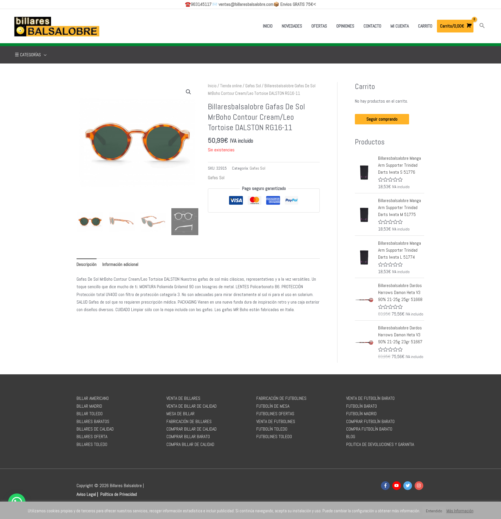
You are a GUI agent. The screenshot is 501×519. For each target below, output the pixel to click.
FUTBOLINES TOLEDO (274, 436)
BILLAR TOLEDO (90, 414)
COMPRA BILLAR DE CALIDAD (190, 444)
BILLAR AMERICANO (93, 398)
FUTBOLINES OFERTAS (275, 414)
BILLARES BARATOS (93, 421)
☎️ (198, 4)
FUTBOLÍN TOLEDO (271, 429)
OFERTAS (319, 26)
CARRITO (425, 26)
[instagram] (420, 485)
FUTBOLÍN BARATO (361, 406)
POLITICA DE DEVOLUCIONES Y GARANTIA (380, 444)
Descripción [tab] (87, 264)
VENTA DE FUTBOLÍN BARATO (370, 398)
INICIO (268, 26)
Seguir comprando (381, 119)
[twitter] (408, 485)
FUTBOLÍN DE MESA (272, 406)
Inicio (212, 85)
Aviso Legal (86, 494)
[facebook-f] (386, 485)
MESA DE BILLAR (180, 414)
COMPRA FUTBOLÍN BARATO (369, 429)
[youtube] (397, 485)
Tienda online (231, 85)
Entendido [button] (434, 511)
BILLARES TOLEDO (92, 444)
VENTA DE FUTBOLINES (275, 421)
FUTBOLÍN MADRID (361, 414)
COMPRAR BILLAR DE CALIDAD (191, 429)
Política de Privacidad (118, 494)
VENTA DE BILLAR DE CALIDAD (191, 406)
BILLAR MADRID (89, 406)
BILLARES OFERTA (92, 436)
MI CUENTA (400, 26)
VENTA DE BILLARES (183, 398)
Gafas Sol (253, 85)
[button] (482, 26)
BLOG (350, 436)
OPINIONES (345, 26)
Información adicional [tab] (120, 264)
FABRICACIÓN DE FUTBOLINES (281, 398)
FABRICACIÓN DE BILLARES (189, 421)
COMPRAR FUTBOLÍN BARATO (370, 421)
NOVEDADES (292, 26)
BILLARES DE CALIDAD (95, 429)
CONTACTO (372, 26)
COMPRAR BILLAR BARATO (188, 436)
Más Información (459, 510)
